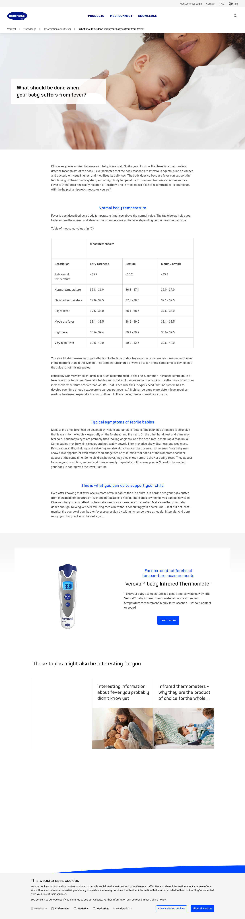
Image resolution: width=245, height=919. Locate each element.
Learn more (168, 620)
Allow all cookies (202, 908)
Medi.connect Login (191, 3)
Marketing (103, 908)
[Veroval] (17, 15)
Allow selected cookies (171, 908)
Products (96, 16)
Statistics (83, 908)
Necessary (40, 908)
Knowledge (147, 16)
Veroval (11, 29)
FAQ (222, 3)
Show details (120, 908)
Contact (210, 3)
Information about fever (57, 29)
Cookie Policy (158, 899)
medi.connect (121, 16)
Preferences (62, 908)
